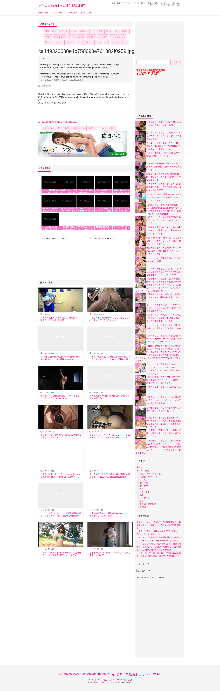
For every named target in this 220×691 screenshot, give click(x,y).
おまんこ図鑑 (108, 128)
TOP (89, 680)
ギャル (109, 31)
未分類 (139, 467)
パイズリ (116, 42)
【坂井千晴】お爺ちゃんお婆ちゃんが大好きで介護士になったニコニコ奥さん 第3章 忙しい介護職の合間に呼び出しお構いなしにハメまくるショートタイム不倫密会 (158, 446)
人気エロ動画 (57, 13)
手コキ (48, 42)
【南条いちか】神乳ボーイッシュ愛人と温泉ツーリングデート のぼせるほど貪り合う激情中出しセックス (163, 318)
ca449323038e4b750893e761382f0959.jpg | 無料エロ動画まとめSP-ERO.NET (110, 674)
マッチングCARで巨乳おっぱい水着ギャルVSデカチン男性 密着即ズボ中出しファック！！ (163, 197)
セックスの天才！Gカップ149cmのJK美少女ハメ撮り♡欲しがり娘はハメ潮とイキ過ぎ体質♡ (163, 308)
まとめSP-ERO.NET (106, 682)
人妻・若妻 (145, 492)
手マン (89, 42)
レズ (125, 42)
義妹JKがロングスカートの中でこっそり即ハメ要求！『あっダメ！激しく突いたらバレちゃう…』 (163, 241)
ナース (71, 37)
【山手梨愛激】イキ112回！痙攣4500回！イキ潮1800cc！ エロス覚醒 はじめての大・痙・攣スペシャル (163, 380)
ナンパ (99, 42)
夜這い (125, 31)
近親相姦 (91, 37)
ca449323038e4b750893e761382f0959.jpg (58, 122)
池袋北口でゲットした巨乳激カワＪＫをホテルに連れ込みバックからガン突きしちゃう (163, 135)
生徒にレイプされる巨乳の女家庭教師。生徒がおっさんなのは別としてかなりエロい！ (163, 177)
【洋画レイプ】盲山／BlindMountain (163, 387)
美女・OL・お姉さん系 (150, 474)
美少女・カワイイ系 (149, 477)
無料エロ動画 (43, 13)
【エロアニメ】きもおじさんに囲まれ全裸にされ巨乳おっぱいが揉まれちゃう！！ (163, 328)
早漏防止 (92, 128)
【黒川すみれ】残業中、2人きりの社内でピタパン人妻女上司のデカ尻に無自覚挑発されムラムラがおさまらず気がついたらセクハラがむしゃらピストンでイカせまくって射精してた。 (158, 285)
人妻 (100, 31)
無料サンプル (78, 128)
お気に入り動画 (87, 13)
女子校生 (63, 31)
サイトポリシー (97, 680)
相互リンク (108, 680)
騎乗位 (81, 37)
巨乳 (47, 31)
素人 (54, 31)
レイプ (122, 37)
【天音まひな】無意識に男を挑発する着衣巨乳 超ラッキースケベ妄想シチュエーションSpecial (163, 338)
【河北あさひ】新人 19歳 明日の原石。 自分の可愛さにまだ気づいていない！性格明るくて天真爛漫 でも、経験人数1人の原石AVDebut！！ (158, 547)
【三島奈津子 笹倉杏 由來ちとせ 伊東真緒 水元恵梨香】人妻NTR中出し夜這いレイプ (164, 166)
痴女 (117, 31)
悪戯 (63, 37)
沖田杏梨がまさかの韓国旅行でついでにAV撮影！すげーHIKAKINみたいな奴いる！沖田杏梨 (164, 251)
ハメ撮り (102, 37)
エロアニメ (145, 498)
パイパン (70, 42)
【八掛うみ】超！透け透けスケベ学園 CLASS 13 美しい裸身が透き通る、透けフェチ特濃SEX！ (163, 187)
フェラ (113, 37)
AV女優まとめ (71, 13)
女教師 (48, 37)
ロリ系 (143, 480)
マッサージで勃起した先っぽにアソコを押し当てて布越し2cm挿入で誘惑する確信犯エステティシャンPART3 (163, 272)
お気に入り (47, 128)
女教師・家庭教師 (148, 504)
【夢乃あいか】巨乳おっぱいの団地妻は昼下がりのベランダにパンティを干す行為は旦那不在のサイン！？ (163, 400)
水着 (107, 42)
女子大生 (144, 486)
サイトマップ (117, 680)
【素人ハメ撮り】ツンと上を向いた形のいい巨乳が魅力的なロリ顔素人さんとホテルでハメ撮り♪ (60, 476)
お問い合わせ (128, 680)
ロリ (93, 31)
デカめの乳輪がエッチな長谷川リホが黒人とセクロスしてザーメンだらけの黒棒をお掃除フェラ (110, 359)
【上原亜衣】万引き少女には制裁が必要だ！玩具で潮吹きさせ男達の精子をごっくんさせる (163, 433)
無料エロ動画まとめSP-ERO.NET (61, 5)
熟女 (56, 37)
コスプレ (58, 42)
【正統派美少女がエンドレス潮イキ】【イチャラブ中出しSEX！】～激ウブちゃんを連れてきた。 (163, 230)
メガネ (80, 42)
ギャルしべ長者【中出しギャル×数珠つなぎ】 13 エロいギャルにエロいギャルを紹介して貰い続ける (163, 146)
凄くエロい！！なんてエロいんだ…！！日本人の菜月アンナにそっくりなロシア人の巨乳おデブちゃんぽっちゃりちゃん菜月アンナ (110, 437)
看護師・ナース (147, 507)
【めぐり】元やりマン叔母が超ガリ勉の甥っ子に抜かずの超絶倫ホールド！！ (163, 220)
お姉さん (84, 31)
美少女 (74, 31)
